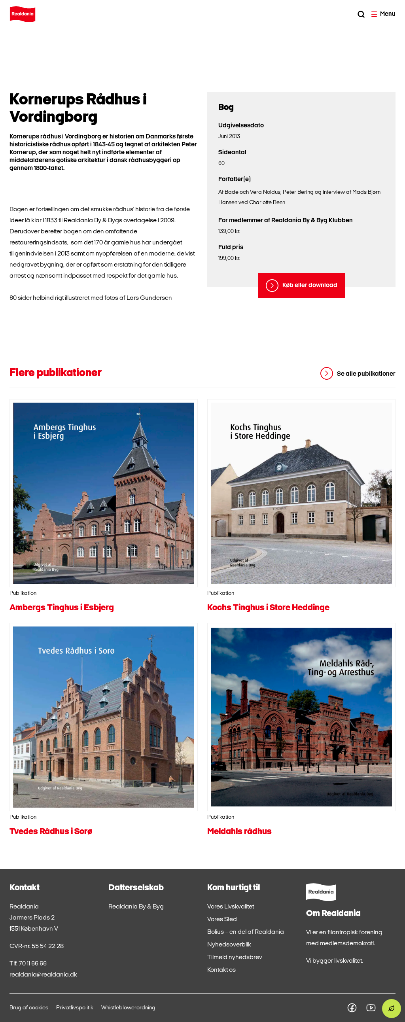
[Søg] (361, 14)
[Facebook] (352, 1007)
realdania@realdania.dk (43, 975)
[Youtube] (371, 1007)
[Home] (22, 14)
